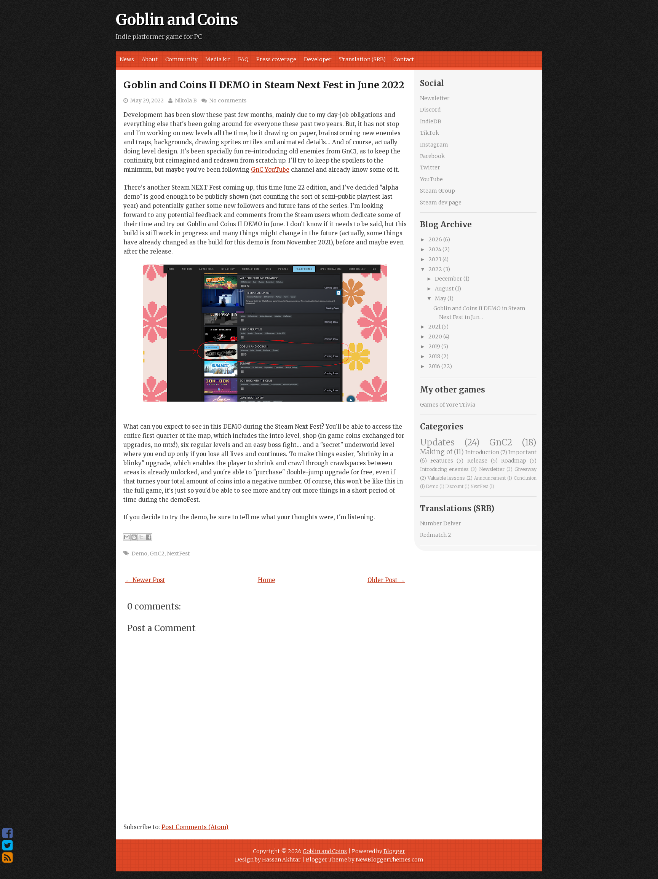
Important (522, 452)
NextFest (178, 553)
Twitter (430, 167)
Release (477, 460)
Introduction (482, 452)
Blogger (394, 851)
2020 (435, 336)
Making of (436, 452)
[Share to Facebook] (148, 537)
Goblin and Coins (177, 19)
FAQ (243, 59)
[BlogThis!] (134, 537)
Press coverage (276, 59)
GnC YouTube (270, 169)
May (440, 298)
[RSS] (7, 858)
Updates (437, 442)
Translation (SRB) (362, 59)
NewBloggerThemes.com (389, 859)
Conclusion (525, 478)
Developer (318, 59)
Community (181, 59)
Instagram (434, 144)
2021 (434, 326)
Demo (139, 553)
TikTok (429, 132)
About (150, 59)
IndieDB (430, 121)
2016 (434, 366)
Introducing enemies (444, 469)
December (448, 278)
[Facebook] (7, 833)
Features (441, 460)
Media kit (217, 59)
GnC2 (157, 553)
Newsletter (435, 98)
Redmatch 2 (435, 534)
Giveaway (525, 469)
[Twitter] (7, 845)
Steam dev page (441, 202)
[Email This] (127, 537)
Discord (430, 109)
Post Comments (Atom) (194, 827)
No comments (227, 100)
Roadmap (513, 460)
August (444, 288)
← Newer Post (145, 580)
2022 (435, 269)
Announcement (490, 478)
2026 (435, 239)
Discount (454, 486)
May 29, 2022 (147, 100)
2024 (434, 249)
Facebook (432, 156)
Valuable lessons (446, 478)
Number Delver (440, 523)
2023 (434, 259)
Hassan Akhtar (281, 859)
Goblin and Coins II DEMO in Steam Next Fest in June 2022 (263, 85)
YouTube (431, 179)
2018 (434, 356)
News (127, 59)
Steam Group (437, 190)
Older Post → (386, 580)
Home (266, 580)
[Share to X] (141, 537)
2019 (434, 346)
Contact (403, 59)
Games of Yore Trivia (447, 404)
